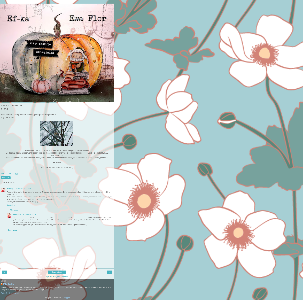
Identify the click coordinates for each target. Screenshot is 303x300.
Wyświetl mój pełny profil (10, 293)
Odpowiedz (11, 205)
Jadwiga (10, 189)
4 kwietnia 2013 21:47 (28, 214)
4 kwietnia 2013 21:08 (22, 189)
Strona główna (57, 272)
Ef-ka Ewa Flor (9, 284)
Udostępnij (5, 177)
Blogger (67, 298)
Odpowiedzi (13, 210)
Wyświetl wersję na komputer (57, 277)
